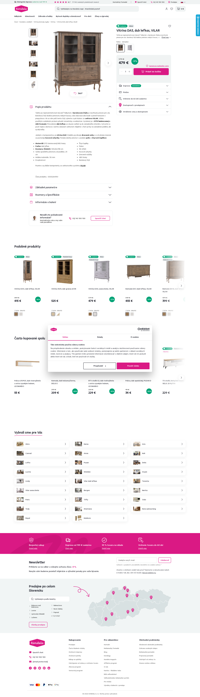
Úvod (16, 22)
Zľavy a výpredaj (102, 16)
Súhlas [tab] (65, 337)
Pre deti (87, 16)
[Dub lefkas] (120, 48)
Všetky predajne (38, 625)
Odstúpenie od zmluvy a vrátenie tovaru (83, 663)
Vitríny (53, 22)
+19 (33, 84)
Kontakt (107, 645)
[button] (144, 86)
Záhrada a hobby (45, 16)
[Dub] (53, 314)
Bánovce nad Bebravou (36, 606)
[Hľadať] (58, 9)
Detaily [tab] (100, 337)
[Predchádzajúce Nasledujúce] (27, 271)
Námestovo (58, 605)
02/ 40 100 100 (158, 2)
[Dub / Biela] (58, 314)
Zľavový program (75, 667)
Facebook (30, 668)
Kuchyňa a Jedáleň (26, 22)
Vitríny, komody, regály (41, 22)
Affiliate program (110, 663)
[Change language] (183, 2)
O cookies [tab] (135, 337)
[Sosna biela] (130, 48)
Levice (33, 610)
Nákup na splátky (75, 659)
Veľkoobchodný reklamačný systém (116, 678)
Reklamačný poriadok (146, 652)
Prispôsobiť (98, 366)
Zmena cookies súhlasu (147, 663)
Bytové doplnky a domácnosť (68, 16)
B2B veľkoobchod (110, 674)
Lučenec (34, 617)
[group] (78, 63)
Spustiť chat (141, 2)
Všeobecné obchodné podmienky (150, 645)
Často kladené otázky (77, 648)
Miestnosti (30, 16)
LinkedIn (48, 668)
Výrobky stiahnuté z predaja (114, 685)
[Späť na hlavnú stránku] (21, 8)
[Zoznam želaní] (171, 8)
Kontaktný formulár (120, 2)
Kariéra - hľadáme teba (112, 670)
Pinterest (44, 668)
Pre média (107, 682)
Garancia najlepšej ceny (159, 66)
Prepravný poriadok (146, 656)
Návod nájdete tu (149, 572)
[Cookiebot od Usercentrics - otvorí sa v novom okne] (139, 329)
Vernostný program (76, 670)
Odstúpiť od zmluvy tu (147, 659)
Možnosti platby (75, 656)
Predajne (174, 2)
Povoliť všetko (133, 366)
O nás (106, 667)
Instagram (35, 668)
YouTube (39, 668)
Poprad (56, 612)
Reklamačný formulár (111, 648)
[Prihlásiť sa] (166, 8)
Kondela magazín (110, 659)
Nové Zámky (58, 609)
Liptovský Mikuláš (37, 614)
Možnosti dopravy (75, 652)
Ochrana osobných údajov (148, 648)
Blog (105, 652)
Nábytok (18, 16)
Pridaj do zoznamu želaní (169, 26)
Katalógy (107, 656)
